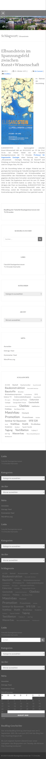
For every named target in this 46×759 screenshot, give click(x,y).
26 (15, 709)
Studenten (38, 610)
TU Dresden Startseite (12, 267)
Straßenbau (35, 424)
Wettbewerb (8, 436)
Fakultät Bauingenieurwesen (14, 264)
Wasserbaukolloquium (33, 434)
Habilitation (36, 406)
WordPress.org (9, 359)
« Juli (3, 718)
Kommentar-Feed (10, 355)
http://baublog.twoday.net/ (11, 746)
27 (21, 709)
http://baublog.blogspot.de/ (11, 736)
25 (9, 709)
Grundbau (7, 74)
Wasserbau (18, 433)
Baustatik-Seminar (32, 388)
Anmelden (7, 346)
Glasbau (34, 591)
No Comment (38, 71)
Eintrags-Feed (9, 351)
